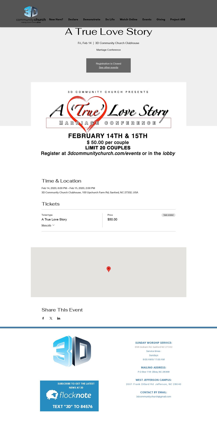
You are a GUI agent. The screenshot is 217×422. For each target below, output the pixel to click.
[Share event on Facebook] (43, 318)
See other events (108, 67)
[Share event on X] (50, 318)
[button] (56, 20)
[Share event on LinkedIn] (58, 318)
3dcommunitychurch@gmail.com (153, 396)
